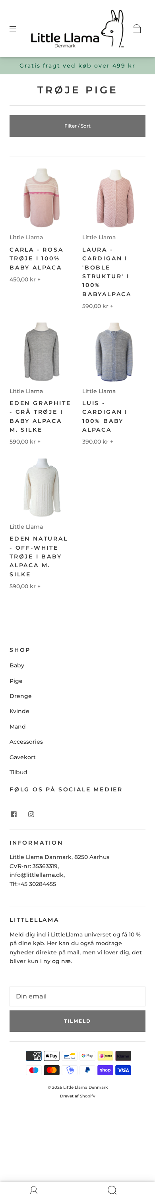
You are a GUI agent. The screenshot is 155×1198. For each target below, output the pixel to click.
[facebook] (13, 814)
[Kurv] (136, 28)
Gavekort (23, 757)
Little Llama (26, 237)
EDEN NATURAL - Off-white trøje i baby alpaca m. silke (39, 556)
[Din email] (77, 996)
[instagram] (31, 814)
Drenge (21, 696)
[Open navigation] (18, 29)
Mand (18, 726)
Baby (17, 665)
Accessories (26, 741)
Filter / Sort (77, 126)
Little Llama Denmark (85, 1087)
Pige (16, 680)
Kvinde (19, 711)
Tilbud (18, 772)
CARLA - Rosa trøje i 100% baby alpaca (37, 258)
